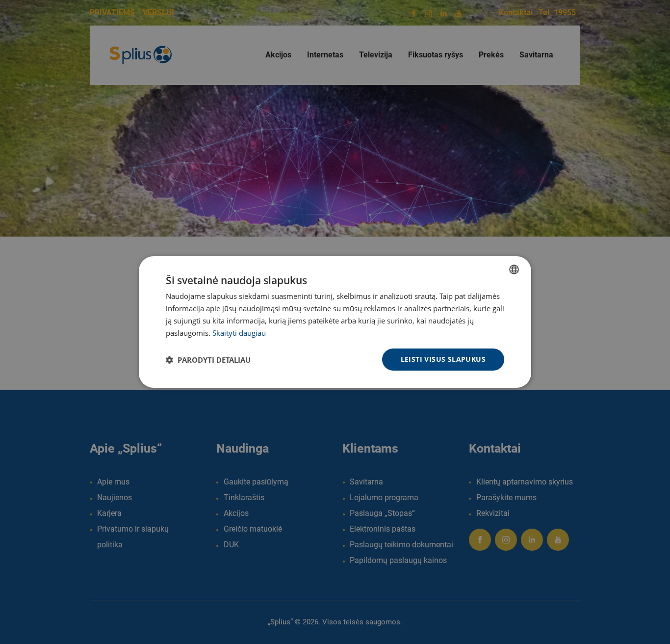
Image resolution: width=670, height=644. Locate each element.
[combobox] (514, 269)
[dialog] (335, 322)
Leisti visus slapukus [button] (443, 359)
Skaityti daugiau (239, 333)
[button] (208, 359)
